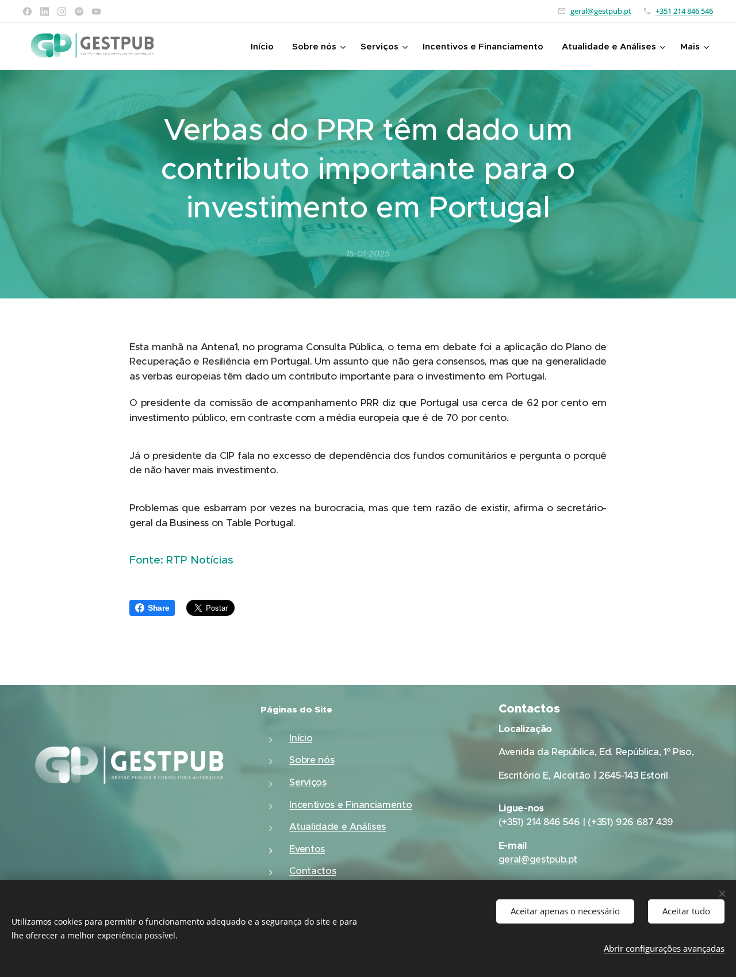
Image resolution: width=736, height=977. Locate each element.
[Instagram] (62, 11)
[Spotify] (79, 11)
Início (300, 738)
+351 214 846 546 (684, 11)
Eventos (307, 849)
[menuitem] (265, 46)
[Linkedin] (44, 11)
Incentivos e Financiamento (350, 805)
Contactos (312, 871)
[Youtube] (96, 11)
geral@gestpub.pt (600, 11)
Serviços (307, 782)
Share (158, 607)
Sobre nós (311, 760)
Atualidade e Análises (337, 827)
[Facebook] (27, 11)
